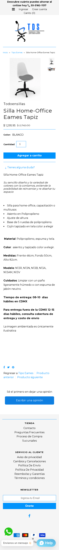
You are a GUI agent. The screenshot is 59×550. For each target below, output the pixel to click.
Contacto (29, 428)
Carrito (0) (29, 13)
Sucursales (29, 440)
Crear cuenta (39, 9)
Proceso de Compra (29, 436)
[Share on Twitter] (8, 367)
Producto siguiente (30, 377)
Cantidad (9, 144)
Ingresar (23, 9)
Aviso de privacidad (29, 457)
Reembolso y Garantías (29, 473)
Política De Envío (29, 465)
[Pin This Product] (13, 367)
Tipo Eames (16, 52)
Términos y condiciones (29, 478)
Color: (7, 134)
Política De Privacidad (29, 469)
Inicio (5, 52)
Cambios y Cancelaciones (29, 461)
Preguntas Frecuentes (29, 432)
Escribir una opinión (29, 400)
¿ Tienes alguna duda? (20, 167)
